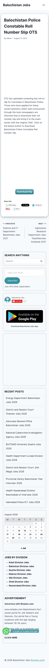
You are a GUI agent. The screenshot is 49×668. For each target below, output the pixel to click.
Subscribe (12, 280)
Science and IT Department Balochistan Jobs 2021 (11, 231)
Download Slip (24, 191)
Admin (9, 38)
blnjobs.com (38, 660)
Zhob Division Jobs (19, 581)
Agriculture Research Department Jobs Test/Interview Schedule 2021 (37, 233)
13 (25, 531)
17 (7, 534)
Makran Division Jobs (20, 574)
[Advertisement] (24, 68)
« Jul (23, 548)
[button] (6, 631)
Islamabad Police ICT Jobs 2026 (23, 502)
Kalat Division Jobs (19, 562)
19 (19, 534)
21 (30, 534)
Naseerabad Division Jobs (22, 585)
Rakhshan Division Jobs (21, 566)
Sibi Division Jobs (18, 578)
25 (13, 538)
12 (19, 531)
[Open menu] (43, 5)
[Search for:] (24, 261)
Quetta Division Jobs (20, 570)
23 (41, 534)
